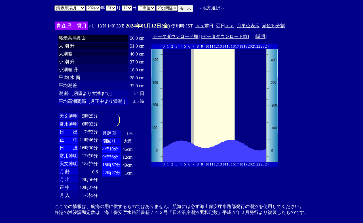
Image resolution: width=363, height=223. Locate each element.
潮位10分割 (273, 25)
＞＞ (229, 25)
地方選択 (211, 7)
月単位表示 (248, 25)
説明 (260, 36)
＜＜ (199, 25)
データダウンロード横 (175, 36)
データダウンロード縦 (225, 36)
